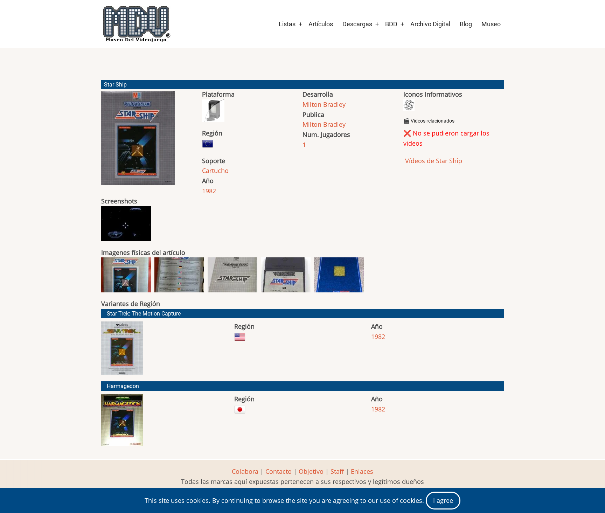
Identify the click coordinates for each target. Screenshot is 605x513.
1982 (209, 191)
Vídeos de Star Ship (432, 161)
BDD (391, 24)
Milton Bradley (324, 104)
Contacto (278, 471)
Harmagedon (123, 386)
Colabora (245, 471)
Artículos (320, 24)
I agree (443, 500)
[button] (138, 141)
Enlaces (362, 471)
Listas (287, 24)
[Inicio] (136, 24)
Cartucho (215, 170)
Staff (337, 471)
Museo (491, 24)
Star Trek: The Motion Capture (144, 313)
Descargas (357, 24)
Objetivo (311, 471)
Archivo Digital (430, 24)
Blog (466, 24)
